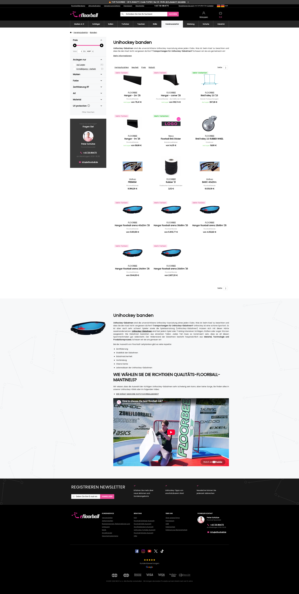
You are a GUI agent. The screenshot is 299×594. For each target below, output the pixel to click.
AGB (167, 524)
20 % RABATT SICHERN (175, 2)
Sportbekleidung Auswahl (143, 527)
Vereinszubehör (80, 32)
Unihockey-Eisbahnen (142, 331)
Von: (75, 51)
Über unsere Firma (173, 518)
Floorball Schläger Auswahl (144, 521)
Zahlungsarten (107, 521)
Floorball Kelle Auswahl (142, 524)
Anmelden (107, 496)
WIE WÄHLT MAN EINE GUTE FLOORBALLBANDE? (137, 394)
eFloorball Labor (94, 6)
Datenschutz (170, 527)
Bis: (84, 51)
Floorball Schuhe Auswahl (143, 533)
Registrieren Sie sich (186, 6)
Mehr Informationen (122, 55)
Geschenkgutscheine (110, 536)
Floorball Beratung (78, 6)
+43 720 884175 (161, 6)
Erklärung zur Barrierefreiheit (176, 530)
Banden (93, 32)
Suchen (173, 14)
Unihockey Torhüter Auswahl (144, 530)
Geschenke (139, 6)
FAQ (135, 518)
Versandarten (107, 518)
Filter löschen (88, 112)
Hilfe (135, 536)
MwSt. (104, 530)
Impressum (128, 6)
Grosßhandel (107, 533)
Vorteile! (210, 6)
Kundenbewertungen (149, 563)
